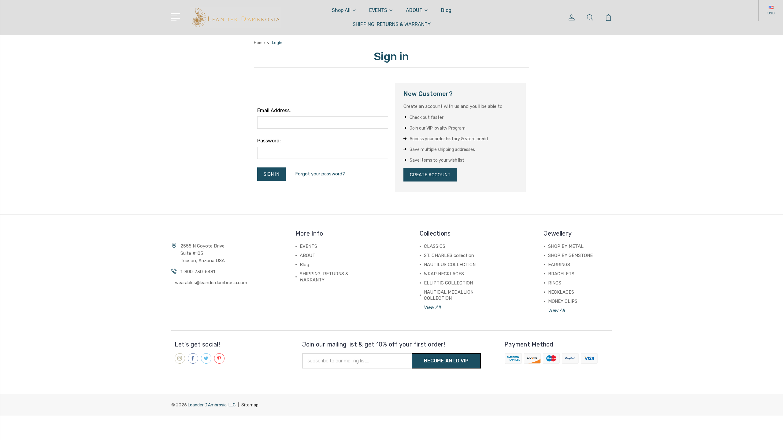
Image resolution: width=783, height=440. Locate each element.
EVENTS (378, 10)
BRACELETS (561, 274)
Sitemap (249, 405)
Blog (446, 10)
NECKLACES (561, 292)
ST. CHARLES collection (449, 255)
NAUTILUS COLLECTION (450, 264)
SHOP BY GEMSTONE (570, 255)
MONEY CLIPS (562, 301)
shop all (341, 10)
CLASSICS (434, 246)
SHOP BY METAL (566, 246)
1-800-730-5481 (197, 271)
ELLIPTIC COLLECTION (448, 283)
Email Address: (274, 110)
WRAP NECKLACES (444, 274)
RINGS (554, 283)
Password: (269, 141)
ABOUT (414, 10)
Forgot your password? (320, 174)
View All (432, 307)
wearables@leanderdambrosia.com (211, 282)
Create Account (430, 175)
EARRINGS (559, 264)
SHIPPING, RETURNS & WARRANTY (392, 24)
